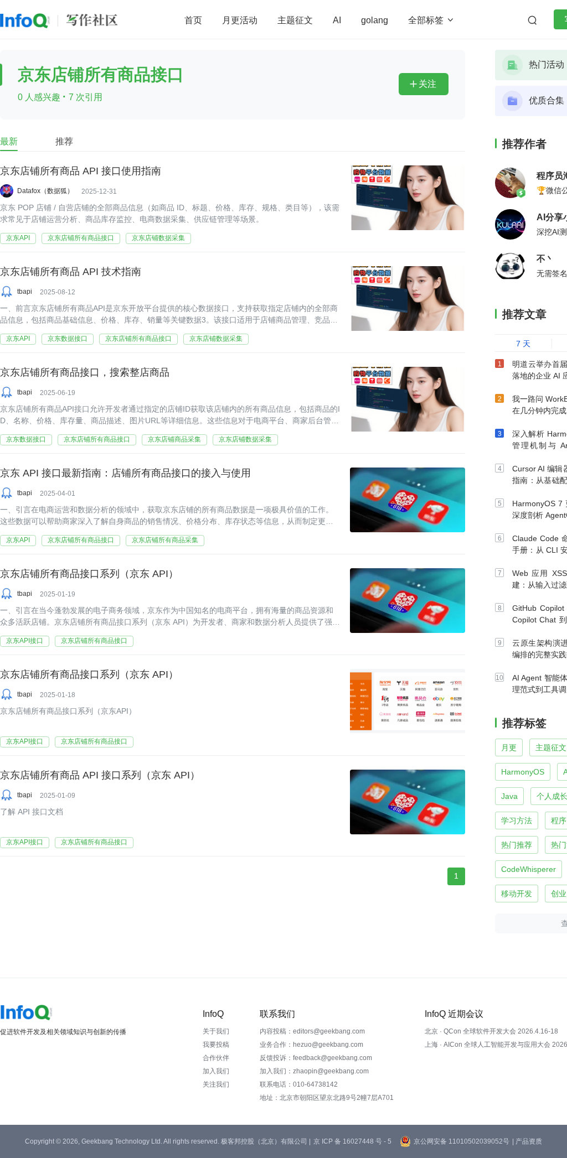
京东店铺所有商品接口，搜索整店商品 (84, 372)
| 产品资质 (527, 1141)
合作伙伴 (216, 1058)
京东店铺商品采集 (174, 439)
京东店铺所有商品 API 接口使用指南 (80, 170)
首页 (193, 20)
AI (337, 20)
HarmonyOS (522, 771)
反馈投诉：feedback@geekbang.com (316, 1058)
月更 (509, 747)
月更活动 (239, 20)
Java (509, 796)
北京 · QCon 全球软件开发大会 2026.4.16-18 (491, 1031)
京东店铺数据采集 (158, 238)
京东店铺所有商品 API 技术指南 (70, 271)
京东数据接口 (67, 338)
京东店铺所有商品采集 (165, 540)
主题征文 (295, 20)
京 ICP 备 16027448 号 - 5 (352, 1141)
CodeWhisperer (528, 869)
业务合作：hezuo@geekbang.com (311, 1044)
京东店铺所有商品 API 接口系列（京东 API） (100, 775)
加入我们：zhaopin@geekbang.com (314, 1071)
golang (374, 20)
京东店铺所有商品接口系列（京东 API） (89, 573)
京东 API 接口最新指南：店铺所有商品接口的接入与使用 (125, 473)
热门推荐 (516, 844)
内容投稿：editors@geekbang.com (312, 1031)
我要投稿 (216, 1044)
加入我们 (216, 1071)
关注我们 (216, 1084)
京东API (18, 238)
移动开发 (516, 893)
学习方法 (516, 820)
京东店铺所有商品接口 (81, 238)
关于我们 (216, 1031)
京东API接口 (24, 641)
